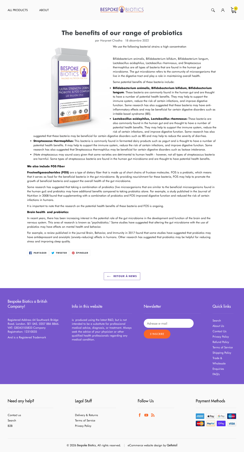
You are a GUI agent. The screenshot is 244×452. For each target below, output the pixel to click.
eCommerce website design (145, 445)
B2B (10, 426)
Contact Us (219, 331)
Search (217, 320)
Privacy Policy (221, 336)
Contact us (14, 415)
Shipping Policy (222, 352)
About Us (218, 326)
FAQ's (216, 374)
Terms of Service (223, 347)
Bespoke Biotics (86, 445)
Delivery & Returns (86, 415)
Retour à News (125, 276)
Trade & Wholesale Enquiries (219, 363)
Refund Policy (221, 342)
